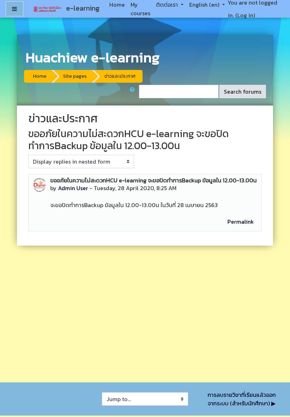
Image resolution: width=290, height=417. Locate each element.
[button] (133, 91)
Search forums (242, 91)
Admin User (73, 188)
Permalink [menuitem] (240, 221)
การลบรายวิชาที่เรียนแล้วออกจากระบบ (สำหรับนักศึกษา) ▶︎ (242, 398)
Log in (245, 15)
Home (39, 76)
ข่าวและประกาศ (119, 76)
